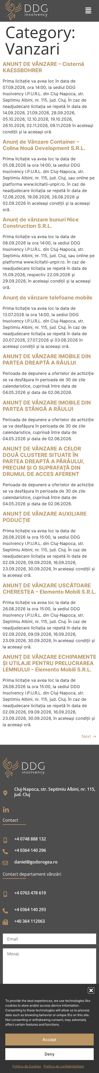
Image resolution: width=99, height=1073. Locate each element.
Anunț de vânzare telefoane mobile (47, 297)
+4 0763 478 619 (30, 893)
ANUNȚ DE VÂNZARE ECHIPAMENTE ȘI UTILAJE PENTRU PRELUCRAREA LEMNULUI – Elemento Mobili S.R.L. (49, 663)
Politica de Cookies (26, 1066)
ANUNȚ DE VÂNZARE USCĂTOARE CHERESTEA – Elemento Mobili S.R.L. (49, 588)
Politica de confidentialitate (64, 1066)
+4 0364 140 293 (30, 909)
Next (89, 736)
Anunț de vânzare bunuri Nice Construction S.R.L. (41, 222)
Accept (49, 1039)
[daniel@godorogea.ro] (5, 863)
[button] (91, 990)
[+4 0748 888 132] (5, 840)
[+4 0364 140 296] (5, 851)
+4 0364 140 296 (30, 850)
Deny (50, 1054)
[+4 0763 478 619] (5, 894)
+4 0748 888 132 (30, 839)
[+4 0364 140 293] (5, 910)
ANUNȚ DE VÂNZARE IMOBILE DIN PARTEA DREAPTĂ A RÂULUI (47, 359)
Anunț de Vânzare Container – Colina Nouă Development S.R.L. (44, 145)
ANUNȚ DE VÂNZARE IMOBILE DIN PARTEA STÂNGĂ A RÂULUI (47, 405)
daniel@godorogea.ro (36, 862)
